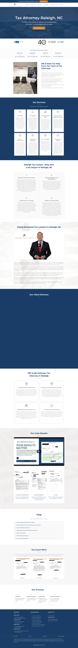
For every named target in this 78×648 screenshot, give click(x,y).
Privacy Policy (45, 636)
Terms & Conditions (61, 636)
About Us (27, 4)
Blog (57, 4)
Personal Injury (52, 4)
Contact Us (61, 4)
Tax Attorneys (33, 4)
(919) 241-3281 (60, 87)
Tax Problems (39, 4)
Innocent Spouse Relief (45, 122)
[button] (33, 5)
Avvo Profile (15, 636)
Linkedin (30, 636)
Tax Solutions (46, 4)
